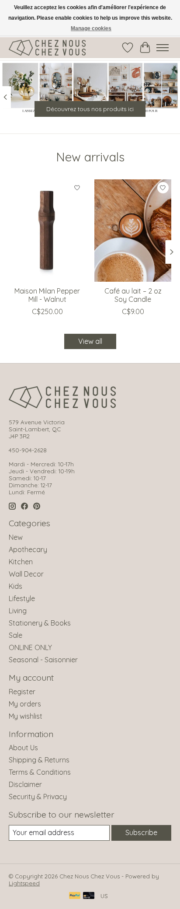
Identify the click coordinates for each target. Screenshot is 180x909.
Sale (15, 635)
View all (90, 341)
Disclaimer (25, 784)
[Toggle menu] (162, 47)
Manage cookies (91, 28)
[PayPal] (74, 896)
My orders (25, 703)
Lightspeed (24, 883)
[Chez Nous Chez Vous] (47, 48)
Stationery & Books (40, 623)
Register (22, 691)
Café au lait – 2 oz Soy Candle (133, 295)
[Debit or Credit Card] (88, 896)
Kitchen (21, 561)
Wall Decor (26, 574)
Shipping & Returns (39, 759)
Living (18, 610)
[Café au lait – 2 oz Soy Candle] (132, 230)
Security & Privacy (38, 796)
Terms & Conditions (40, 772)
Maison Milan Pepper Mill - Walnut (47, 295)
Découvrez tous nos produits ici (90, 108)
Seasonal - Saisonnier (43, 659)
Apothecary (28, 549)
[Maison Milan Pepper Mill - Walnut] (47, 230)
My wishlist (25, 716)
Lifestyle (22, 598)
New (16, 537)
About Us (23, 747)
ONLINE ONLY (30, 647)
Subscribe (141, 832)
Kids (15, 586)
